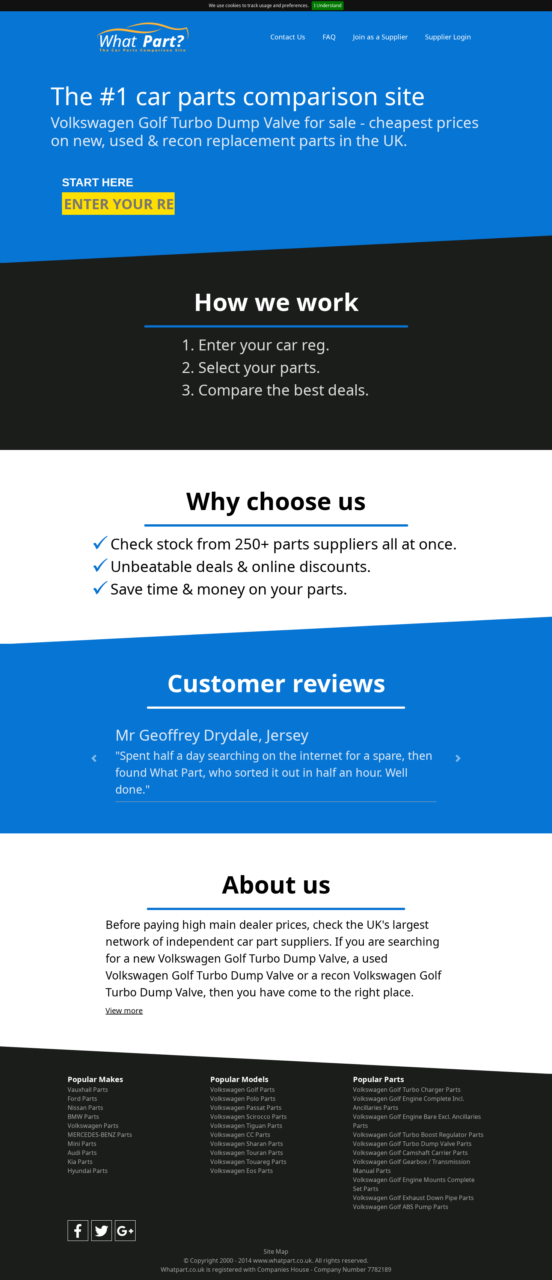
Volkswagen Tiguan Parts (246, 1126)
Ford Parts (82, 1098)
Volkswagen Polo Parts (243, 1098)
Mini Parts (82, 1144)
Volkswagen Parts (93, 1126)
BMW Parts (83, 1116)
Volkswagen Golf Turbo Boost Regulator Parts (418, 1135)
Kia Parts (80, 1162)
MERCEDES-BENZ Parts (100, 1135)
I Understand (327, 5)
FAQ (329, 36)
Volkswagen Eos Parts (241, 1171)
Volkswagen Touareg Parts (248, 1162)
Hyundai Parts (88, 1171)
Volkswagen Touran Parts (246, 1153)
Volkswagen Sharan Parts (246, 1144)
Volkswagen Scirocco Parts (248, 1116)
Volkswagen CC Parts (240, 1135)
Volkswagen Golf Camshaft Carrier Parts (410, 1153)
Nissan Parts (85, 1107)
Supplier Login (448, 36)
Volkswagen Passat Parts (246, 1107)
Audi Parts (82, 1153)
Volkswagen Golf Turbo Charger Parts (407, 1089)
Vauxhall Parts (88, 1089)
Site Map (276, 1251)
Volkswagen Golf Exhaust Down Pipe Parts (413, 1198)
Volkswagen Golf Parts (242, 1089)
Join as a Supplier (380, 36)
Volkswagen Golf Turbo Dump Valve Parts (412, 1144)
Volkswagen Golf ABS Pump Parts (400, 1207)
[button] (94, 758)
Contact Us (287, 36)
